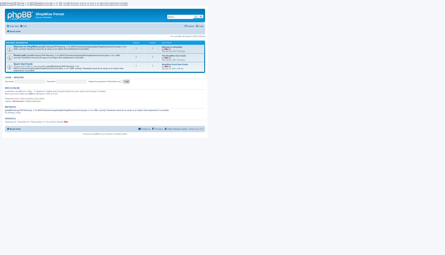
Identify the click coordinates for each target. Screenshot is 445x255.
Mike (166, 49)
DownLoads (20, 55)
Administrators (18, 101)
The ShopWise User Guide (174, 56)
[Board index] (21, 15)
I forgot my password (97, 81)
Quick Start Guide (23, 64)
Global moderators (33, 101)
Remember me (113, 81)
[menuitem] (23, 26)
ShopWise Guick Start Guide (175, 64)
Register (19, 77)
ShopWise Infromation (17, 43)
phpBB (96, 134)
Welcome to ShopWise (26, 46)
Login (8, 77)
